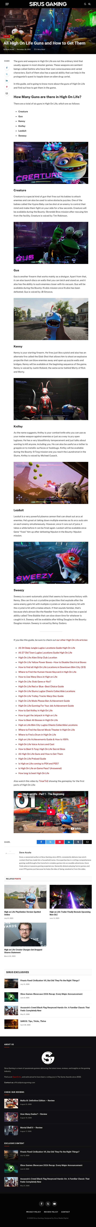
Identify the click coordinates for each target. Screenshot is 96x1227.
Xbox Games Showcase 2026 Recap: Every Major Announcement (51, 994)
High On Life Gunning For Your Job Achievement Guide (46, 705)
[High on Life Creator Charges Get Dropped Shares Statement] (25, 934)
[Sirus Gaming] (48, 4)
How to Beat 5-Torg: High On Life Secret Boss (41, 749)
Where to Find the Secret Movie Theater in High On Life (46, 729)
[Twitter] (6, 74)
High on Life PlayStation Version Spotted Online (22, 913)
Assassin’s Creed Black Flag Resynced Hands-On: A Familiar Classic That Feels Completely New (55, 1009)
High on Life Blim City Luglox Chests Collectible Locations (48, 725)
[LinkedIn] (6, 80)
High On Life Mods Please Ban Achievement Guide (44, 701)
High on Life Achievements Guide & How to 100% (43, 739)
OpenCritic (17, 1077)
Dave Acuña (10, 49)
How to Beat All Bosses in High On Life (38, 720)
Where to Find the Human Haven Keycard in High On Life (47, 672)
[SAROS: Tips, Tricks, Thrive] (11, 1024)
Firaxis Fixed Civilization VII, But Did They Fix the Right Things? (50, 980)
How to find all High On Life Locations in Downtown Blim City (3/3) (52, 667)
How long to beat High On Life (33, 773)
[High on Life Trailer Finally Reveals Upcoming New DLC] (71, 897)
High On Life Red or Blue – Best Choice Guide (41, 686)
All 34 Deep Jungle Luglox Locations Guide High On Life (46, 648)
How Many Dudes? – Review (33, 1114)
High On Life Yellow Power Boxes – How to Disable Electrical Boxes (52, 662)
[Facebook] (6, 67)
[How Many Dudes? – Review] (11, 1117)
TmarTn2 (43, 781)
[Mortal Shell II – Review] (11, 1130)
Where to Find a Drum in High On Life (37, 734)
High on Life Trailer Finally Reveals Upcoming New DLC (70, 913)
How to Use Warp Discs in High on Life (37, 676)
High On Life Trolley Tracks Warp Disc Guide (41, 696)
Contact (65, 1212)
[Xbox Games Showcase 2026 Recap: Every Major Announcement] (11, 997)
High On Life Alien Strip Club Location (37, 657)
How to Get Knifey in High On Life (35, 710)
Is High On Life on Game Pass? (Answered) (40, 768)
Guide (6, 36)
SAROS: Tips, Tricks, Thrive (33, 1021)
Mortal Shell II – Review (31, 1127)
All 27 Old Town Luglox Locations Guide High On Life (45, 652)
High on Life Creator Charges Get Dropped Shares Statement (23, 951)
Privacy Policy (33, 1212)
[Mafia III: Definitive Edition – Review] (11, 1103)
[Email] (6, 93)
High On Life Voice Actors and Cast (36, 744)
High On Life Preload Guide (32, 758)
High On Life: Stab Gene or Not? (34, 681)
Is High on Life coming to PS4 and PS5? (38, 763)
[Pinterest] (6, 86)
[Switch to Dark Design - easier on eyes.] (85, 4)
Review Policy (51, 1212)
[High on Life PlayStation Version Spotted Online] (25, 897)
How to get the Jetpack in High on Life (37, 715)
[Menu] (7, 4)
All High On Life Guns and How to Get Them (40, 754)
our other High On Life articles (71, 640)
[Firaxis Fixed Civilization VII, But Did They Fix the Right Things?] (11, 983)
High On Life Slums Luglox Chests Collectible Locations (46, 691)
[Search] (89, 4)
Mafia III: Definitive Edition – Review (37, 1100)
